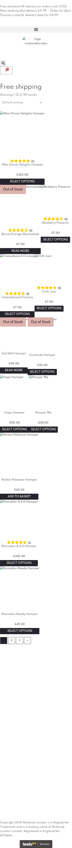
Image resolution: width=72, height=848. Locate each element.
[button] (36, 29)
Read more (20, 251)
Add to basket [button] (19, 496)
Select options (22, 181)
